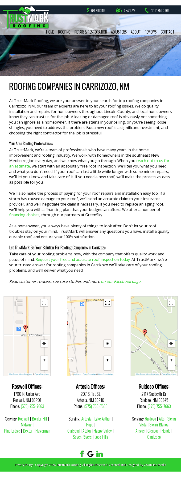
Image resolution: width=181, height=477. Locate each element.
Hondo (165, 431)
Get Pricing (98, 10)
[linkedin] (100, 453)
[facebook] (81, 453)
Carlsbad (73, 431)
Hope (89, 424)
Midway (26, 424)
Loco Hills (101, 437)
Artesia (86, 419)
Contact (167, 32)
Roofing (64, 32)
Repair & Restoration (90, 32)
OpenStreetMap (42, 374)
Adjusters (119, 32)
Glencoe (153, 431)
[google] (90, 453)
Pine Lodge (12, 431)
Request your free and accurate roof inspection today (83, 259)
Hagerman (42, 431)
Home (50, 32)
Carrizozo (154, 437)
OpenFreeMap (25, 374)
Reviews (151, 32)
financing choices (24, 214)
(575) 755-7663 (160, 10)
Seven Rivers (82, 437)
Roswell (23, 419)
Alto (162, 419)
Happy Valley (103, 431)
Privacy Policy (24, 465)
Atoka (86, 431)
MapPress (13, 374)
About (136, 32)
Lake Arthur (102, 419)
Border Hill (39, 419)
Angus (140, 431)
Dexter (28, 431)
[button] (25, 328)
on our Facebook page (120, 281)
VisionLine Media (155, 465)
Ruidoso (150, 419)
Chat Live (129, 10)
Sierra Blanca (159, 424)
